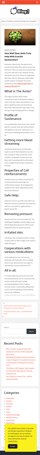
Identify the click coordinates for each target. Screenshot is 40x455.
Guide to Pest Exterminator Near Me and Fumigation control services (17, 307)
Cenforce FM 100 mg (11, 295)
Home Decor (10, 420)
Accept (12, 446)
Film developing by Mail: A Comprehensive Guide (17, 313)
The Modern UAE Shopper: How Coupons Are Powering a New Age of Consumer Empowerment (20, 371)
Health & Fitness (9, 50)
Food (7, 409)
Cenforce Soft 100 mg (27, 295)
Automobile (10, 398)
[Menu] (3, 2)
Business (9, 401)
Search (6, 327)
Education (9, 404)
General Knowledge (13, 415)
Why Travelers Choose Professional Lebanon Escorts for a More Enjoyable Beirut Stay (19, 351)
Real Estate (10, 423)
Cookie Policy (12, 441)
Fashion (9, 406)
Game (8, 412)
